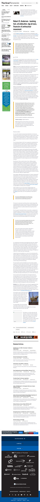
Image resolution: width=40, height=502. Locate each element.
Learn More (22, 15)
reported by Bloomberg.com (26, 290)
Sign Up (11, 5)
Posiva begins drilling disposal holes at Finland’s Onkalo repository (6, 12)
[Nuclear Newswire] (27, 494)
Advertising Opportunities (14, 491)
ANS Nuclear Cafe (26, 31)
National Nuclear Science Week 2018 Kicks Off (22, 404)
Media (28, 500)
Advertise (22, 5)
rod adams (17, 329)
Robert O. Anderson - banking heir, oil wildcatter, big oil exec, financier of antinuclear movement (25, 25)
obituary (16, 191)
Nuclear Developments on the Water (20, 356)
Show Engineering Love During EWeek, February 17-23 (24, 370)
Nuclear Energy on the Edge (18, 419)
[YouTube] (21, 494)
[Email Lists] (30, 494)
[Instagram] (18, 494)
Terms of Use (19, 500)
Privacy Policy (13, 500)
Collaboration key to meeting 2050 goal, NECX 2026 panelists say (6, 31)
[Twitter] (12, 494)
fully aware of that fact (29, 90)
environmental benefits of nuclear (21, 327)
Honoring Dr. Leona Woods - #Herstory (20, 363)
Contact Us (28, 491)
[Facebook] (9, 494)
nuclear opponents (31, 327)
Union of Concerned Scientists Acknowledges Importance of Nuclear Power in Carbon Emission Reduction (25, 395)
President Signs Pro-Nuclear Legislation (21, 378)
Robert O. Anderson (20, 33)
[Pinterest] (24, 494)
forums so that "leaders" (33, 184)
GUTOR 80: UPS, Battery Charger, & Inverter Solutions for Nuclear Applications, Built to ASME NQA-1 (6, 45)
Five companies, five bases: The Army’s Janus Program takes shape (6, 20)
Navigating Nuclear (22, 491)
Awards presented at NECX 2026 (6, 16)
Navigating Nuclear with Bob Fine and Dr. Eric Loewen (23, 411)
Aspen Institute (27, 183)
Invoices (24, 500)
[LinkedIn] (15, 494)
